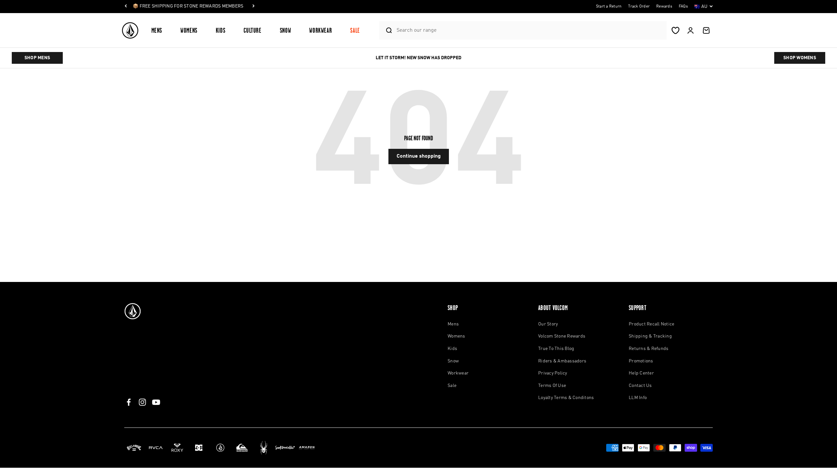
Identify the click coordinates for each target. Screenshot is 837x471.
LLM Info (638, 397)
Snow (285, 30)
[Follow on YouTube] (156, 402)
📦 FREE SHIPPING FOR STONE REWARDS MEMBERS (188, 6)
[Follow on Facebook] (128, 402)
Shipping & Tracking (650, 336)
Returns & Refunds (648, 348)
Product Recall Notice (651, 324)
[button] (159, 30)
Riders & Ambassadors (562, 361)
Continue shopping (419, 156)
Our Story (548, 324)
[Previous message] (126, 6)
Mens (156, 30)
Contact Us (640, 385)
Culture (252, 30)
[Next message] (253, 6)
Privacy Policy (552, 373)
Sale (355, 30)
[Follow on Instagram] (142, 402)
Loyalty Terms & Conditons (566, 397)
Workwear (320, 30)
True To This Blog (556, 348)
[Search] (386, 30)
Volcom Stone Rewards (561, 336)
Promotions (641, 361)
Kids (221, 30)
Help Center (641, 373)
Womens (188, 30)
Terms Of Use (552, 385)
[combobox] (529, 30)
